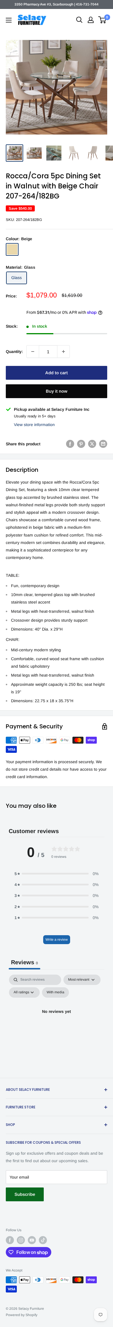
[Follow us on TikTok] (43, 1240)
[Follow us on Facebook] (10, 1240)
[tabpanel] (56, 1024)
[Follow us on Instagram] (21, 1240)
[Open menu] (9, 20)
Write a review (56, 940)
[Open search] (79, 20)
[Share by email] (103, 444)
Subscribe (24, 1194)
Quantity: (14, 351)
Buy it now (56, 391)
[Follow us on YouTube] (32, 1240)
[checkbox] (55, 992)
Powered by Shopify (21, 1315)
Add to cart (56, 372)
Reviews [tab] (24, 962)
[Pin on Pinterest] (81, 444)
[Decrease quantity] (33, 351)
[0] (102, 19)
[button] (56, 873)
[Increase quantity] (63, 351)
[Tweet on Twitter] (92, 444)
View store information (34, 424)
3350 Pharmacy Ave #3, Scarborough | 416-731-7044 (56, 4)
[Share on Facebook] (70, 444)
